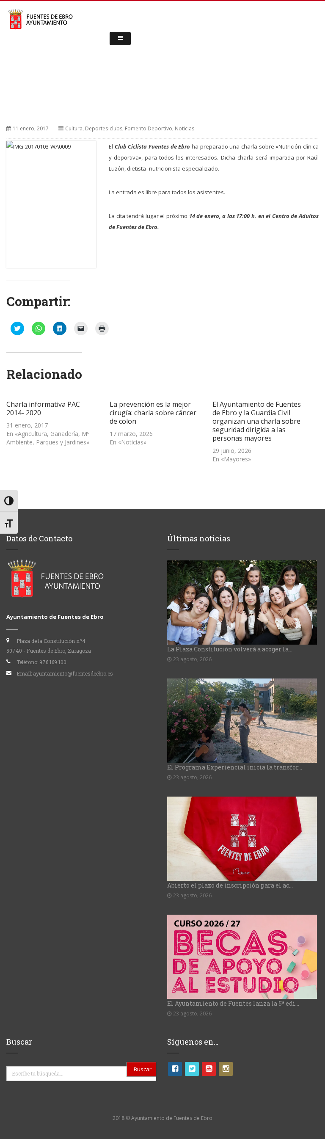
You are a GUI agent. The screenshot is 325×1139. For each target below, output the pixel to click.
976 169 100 (52, 662)
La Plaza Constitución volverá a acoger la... (229, 649)
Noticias (184, 128)
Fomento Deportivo (148, 128)
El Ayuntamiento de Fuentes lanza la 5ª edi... (233, 1003)
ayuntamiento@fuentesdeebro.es (73, 673)
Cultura (74, 128)
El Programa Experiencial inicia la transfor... (234, 767)
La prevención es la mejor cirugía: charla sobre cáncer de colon (153, 413)
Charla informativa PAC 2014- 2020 (43, 408)
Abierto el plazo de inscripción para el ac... (230, 885)
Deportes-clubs (103, 128)
